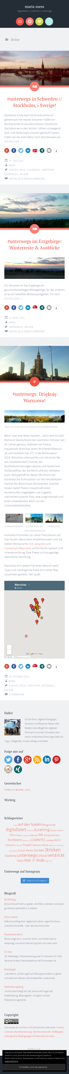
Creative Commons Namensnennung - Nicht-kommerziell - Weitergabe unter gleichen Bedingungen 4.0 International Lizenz (34, 1032)
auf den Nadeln (30, 824)
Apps (15, 825)
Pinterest (19, 845)
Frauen (18, 835)
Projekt (27, 845)
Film (12, 835)
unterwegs (11, 174)
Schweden (33, 169)
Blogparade (49, 825)
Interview (34, 835)
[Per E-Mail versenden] (49, 150)
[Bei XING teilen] (42, 150)
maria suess (34, 6)
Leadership (26, 840)
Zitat (50, 861)
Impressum (34, 1049)
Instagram (25, 835)
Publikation (37, 845)
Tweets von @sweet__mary (17, 789)
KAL (41, 835)
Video (20, 860)
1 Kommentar (16, 694)
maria (12, 165)
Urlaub (23, 174)
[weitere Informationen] (56, 151)
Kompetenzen (52, 835)
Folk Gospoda (36, 544)
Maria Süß (28, 1027)
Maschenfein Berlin (13, 934)
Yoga (46, 861)
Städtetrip (47, 169)
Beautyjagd (10, 969)
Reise (23, 169)
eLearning (41, 829)
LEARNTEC (38, 840)
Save (35, 306)
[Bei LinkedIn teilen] (28, 150)
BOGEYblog (10, 899)
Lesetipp (50, 840)
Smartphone (13, 851)
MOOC (57, 840)
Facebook (60, 830)
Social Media (25, 850)
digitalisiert (16, 829)
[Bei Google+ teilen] (6, 150)
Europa (13, 169)
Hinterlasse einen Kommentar (27, 178)
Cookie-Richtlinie (11, 1061)
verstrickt (56, 855)
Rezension (52, 845)
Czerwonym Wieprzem (17, 548)
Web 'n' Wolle (34, 860)
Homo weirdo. (11, 916)
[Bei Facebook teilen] (13, 150)
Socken (39, 850)
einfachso (30, 830)
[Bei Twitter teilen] (20, 150)
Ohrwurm (10, 845)
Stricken (52, 850)
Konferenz (15, 840)
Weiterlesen (13, 141)
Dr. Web (8, 951)
